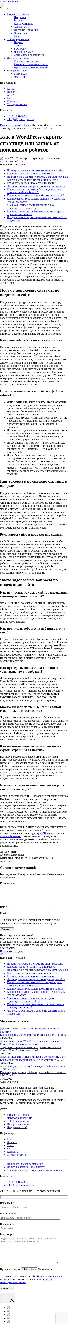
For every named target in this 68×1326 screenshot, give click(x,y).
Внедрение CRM (17, 70)
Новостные (20, 32)
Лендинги (20, 17)
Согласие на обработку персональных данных (34, 1170)
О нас (10, 94)
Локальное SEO (23, 51)
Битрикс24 (20, 73)
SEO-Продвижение (18, 1121)
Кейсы (11, 88)
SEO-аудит (20, 48)
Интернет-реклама (18, 58)
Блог (10, 98)
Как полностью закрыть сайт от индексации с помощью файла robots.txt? (34, 191)
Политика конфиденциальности (26, 1166)
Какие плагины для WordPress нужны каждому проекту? (33, 1034)
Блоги (17, 36)
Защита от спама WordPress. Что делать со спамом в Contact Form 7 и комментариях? (30, 1049)
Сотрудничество (17, 104)
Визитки (19, 20)
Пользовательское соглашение (25, 1163)
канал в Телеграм (10, 836)
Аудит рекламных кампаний (31, 67)
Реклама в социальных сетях (31, 64)
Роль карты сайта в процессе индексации (31, 182)
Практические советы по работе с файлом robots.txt (37, 176)
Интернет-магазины (26, 29)
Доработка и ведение (19, 1117)
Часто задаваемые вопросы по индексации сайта (36, 186)
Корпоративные (23, 23)
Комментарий (8, 883)
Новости (12, 91)
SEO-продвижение (18, 39)
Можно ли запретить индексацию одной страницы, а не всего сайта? (31, 206)
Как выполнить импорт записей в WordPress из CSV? (32, 1059)
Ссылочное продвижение (29, 54)
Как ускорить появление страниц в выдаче (32, 179)
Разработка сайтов (18, 14)
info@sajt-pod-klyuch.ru (20, 119)
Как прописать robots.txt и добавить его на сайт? (36, 195)
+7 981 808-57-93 (17, 116)
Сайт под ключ (9, 1)
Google (18, 45)
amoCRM (19, 76)
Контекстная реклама (26, 61)
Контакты (13, 101)
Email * (4, 913)
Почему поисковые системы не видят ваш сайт (35, 170)
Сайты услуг (21, 26)
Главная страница (10, 125)
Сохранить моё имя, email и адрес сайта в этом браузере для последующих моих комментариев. (30, 921)
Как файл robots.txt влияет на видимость (31, 173)
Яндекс (18, 42)
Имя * (3, 906)
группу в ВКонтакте (43, 833)
